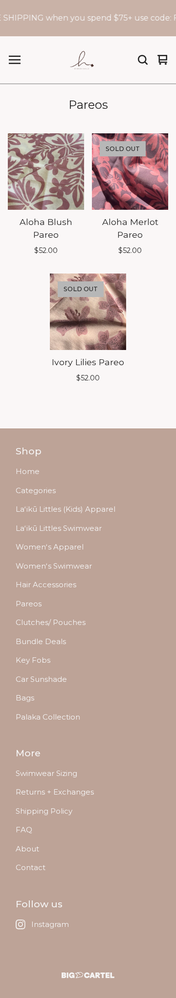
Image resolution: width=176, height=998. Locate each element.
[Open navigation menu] (14, 60)
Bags (25, 697)
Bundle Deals (41, 641)
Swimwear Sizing (46, 773)
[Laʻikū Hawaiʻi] (82, 59)
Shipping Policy (44, 811)
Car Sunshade (41, 679)
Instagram (50, 924)
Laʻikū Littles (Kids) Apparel (65, 509)
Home (28, 471)
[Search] (143, 60)
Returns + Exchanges (55, 792)
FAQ (24, 829)
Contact (30, 867)
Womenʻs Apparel (50, 546)
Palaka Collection (48, 717)
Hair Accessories (46, 584)
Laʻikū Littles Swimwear (59, 528)
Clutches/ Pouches (51, 622)
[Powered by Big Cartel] (88, 975)
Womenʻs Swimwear (54, 566)
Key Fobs (33, 660)
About (27, 848)
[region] (88, 18)
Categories (36, 490)
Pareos (29, 603)
